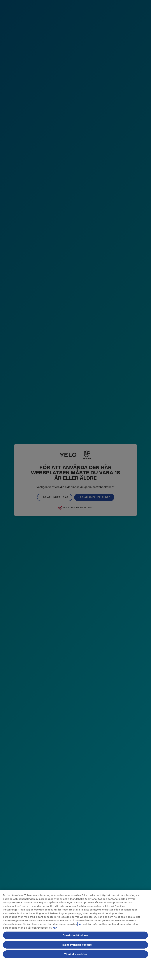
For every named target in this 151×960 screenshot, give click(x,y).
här (80, 924)
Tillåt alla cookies (75, 954)
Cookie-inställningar (76, 935)
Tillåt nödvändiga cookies (75, 944)
